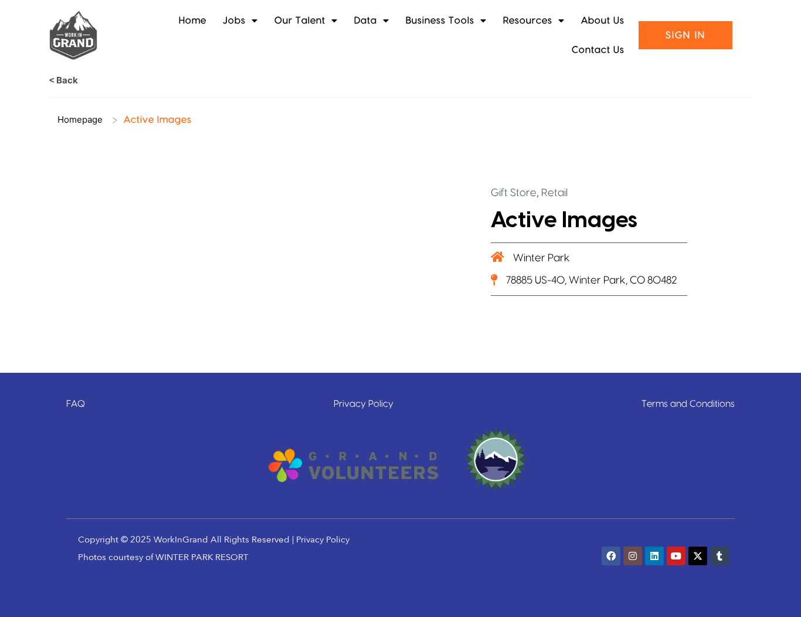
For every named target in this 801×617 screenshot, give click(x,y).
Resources (527, 20)
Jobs (234, 20)
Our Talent (299, 20)
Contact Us (598, 50)
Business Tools (440, 20)
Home (192, 20)
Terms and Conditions (688, 404)
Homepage (80, 119)
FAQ (75, 404)
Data (365, 20)
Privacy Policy (363, 404)
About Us (602, 20)
